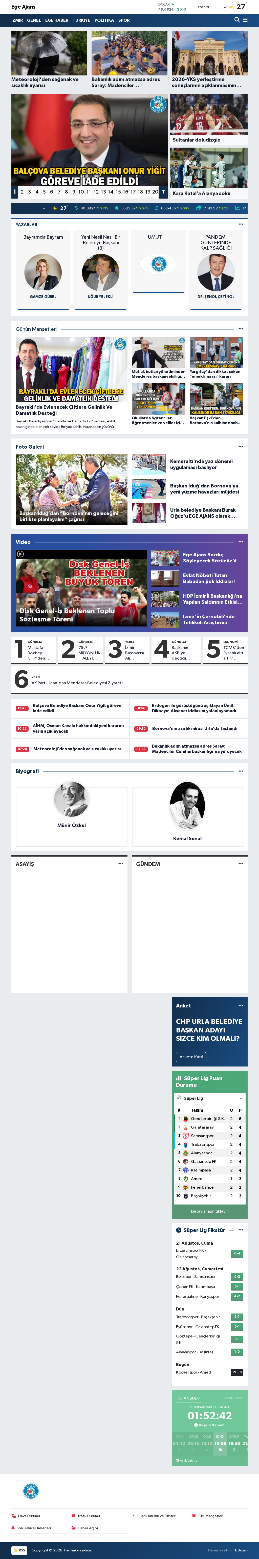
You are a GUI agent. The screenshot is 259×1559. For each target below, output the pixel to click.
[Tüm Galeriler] (241, 447)
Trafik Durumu (88, 1516)
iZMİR (17, 20)
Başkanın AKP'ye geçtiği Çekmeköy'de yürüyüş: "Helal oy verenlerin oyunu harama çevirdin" (185, 653)
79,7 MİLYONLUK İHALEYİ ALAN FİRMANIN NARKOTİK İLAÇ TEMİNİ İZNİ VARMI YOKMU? (89, 653)
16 (125, 192)
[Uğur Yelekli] (101, 272)
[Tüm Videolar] (241, 542)
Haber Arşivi (88, 1528)
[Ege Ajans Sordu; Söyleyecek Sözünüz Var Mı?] (165, 558)
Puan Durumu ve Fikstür (157, 1516)
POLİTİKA (104, 20)
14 (111, 192)
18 (140, 192)
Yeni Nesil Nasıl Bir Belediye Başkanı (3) (100, 243)
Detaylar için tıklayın (210, 1211)
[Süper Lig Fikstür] (241, 1230)
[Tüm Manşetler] (241, 329)
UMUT (158, 237)
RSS (21, 1550)
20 (155, 192)
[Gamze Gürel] (43, 272)
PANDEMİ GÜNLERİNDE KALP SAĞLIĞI (216, 243)
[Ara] (237, 20)
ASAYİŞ (25, 864)
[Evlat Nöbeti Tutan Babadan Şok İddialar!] (165, 578)
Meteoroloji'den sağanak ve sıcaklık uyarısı (77, 749)
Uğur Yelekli (101, 297)
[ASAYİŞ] (120, 864)
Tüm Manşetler (210, 1516)
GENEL (34, 20)
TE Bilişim (240, 1550)
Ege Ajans (23, 7)
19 (147, 192)
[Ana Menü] (244, 20)
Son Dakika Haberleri (34, 1528)
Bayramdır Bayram (43, 237)
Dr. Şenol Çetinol (216, 297)
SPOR (124, 20)
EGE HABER (56, 20)
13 (103, 192)
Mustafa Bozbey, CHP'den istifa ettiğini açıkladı (40, 653)
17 (133, 192)
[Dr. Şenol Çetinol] (216, 272)
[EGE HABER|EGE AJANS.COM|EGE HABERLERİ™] (30, 1491)
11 (89, 192)
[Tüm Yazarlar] (241, 225)
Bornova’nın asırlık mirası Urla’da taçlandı (195, 728)
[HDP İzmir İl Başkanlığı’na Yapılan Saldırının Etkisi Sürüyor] (165, 599)
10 (81, 192)
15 (118, 192)
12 (96, 192)
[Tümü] (241, 771)
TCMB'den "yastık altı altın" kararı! (233, 653)
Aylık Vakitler (189, 1460)
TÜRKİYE (81, 20)
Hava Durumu (29, 1516)
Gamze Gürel (43, 297)
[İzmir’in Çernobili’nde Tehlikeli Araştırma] (165, 619)
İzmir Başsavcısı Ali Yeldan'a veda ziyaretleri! (135, 653)
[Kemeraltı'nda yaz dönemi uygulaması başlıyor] (149, 464)
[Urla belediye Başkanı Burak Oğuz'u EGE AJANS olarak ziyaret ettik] (149, 513)
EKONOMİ (230, 641)
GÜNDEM (35, 641)
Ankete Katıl (191, 1057)
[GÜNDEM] (241, 864)
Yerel (130, 641)
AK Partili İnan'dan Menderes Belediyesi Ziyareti (77, 683)
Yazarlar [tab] (26, 225)
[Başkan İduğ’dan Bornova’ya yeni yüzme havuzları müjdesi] (149, 489)
